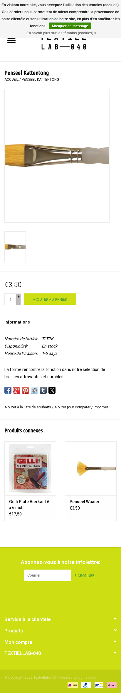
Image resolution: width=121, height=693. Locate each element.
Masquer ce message (70, 26)
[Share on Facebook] (7, 390)
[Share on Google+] (16, 390)
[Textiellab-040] (72, 41)
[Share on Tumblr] (43, 390)
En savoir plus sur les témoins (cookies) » (61, 33)
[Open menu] (11, 40)
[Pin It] (25, 390)
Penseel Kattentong (40, 80)
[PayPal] (85, 685)
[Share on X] (52, 390)
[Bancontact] (98, 685)
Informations (17, 322)
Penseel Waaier (85, 501)
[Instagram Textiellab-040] (70, 593)
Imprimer (101, 407)
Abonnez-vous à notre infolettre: (60, 562)
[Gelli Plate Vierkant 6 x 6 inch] (30, 468)
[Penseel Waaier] (91, 468)
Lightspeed (87, 677)
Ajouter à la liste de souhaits (28, 407)
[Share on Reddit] (34, 390)
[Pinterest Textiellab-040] (60, 593)
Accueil (11, 80)
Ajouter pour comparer (72, 407)
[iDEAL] (71, 685)
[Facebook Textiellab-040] (50, 593)
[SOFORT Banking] (111, 685)
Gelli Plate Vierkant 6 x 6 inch (29, 504)
